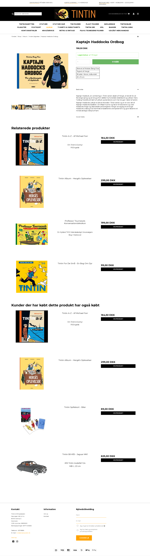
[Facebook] (14, 541)
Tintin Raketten (26, 24)
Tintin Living (127, 27)
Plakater (21, 27)
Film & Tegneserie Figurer (92, 31)
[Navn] (91, 515)
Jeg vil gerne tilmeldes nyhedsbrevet (93, 525)
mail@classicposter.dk (23, 533)
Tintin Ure (90, 27)
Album (49, 27)
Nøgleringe (109, 24)
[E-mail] (91, 521)
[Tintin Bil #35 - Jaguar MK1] (31, 472)
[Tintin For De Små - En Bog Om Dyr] (31, 281)
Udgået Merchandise (119, 31)
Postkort (36, 27)
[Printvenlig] (138, 36)
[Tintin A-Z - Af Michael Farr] (31, 153)
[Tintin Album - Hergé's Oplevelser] (31, 196)
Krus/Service (48, 31)
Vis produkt (118, 142)
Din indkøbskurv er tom (118, 14)
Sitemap (14, 537)
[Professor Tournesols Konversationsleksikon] (31, 238)
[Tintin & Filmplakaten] (74, 13)
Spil (102, 27)
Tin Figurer (75, 24)
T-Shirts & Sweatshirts (69, 27)
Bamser (112, 27)
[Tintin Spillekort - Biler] (31, 424)
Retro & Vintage (67, 31)
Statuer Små (59, 24)
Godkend (83, 538)
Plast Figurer (92, 24)
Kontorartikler (29, 31)
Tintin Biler (125, 24)
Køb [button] (116, 62)
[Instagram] (18, 541)
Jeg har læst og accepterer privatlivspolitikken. (89, 530)
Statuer (43, 24)
